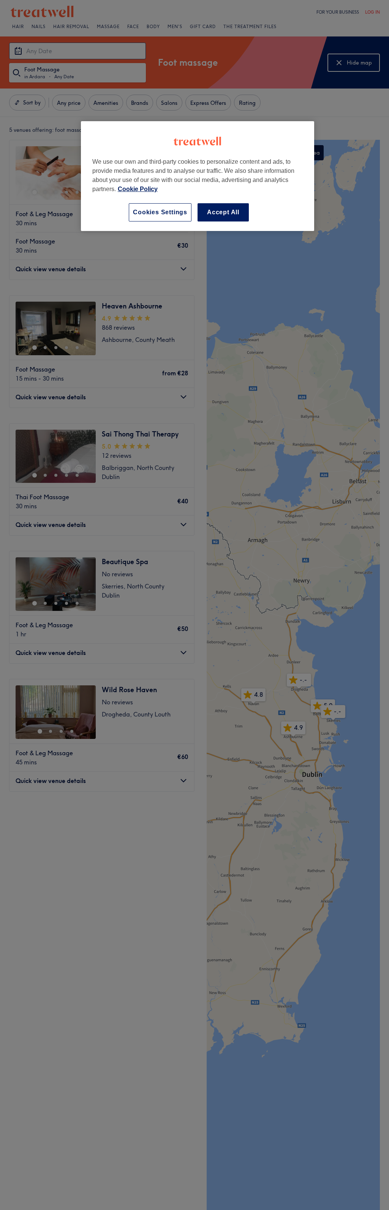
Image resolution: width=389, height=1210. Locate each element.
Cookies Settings (160, 212)
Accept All (223, 212)
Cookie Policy (138, 189)
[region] (197, 176)
